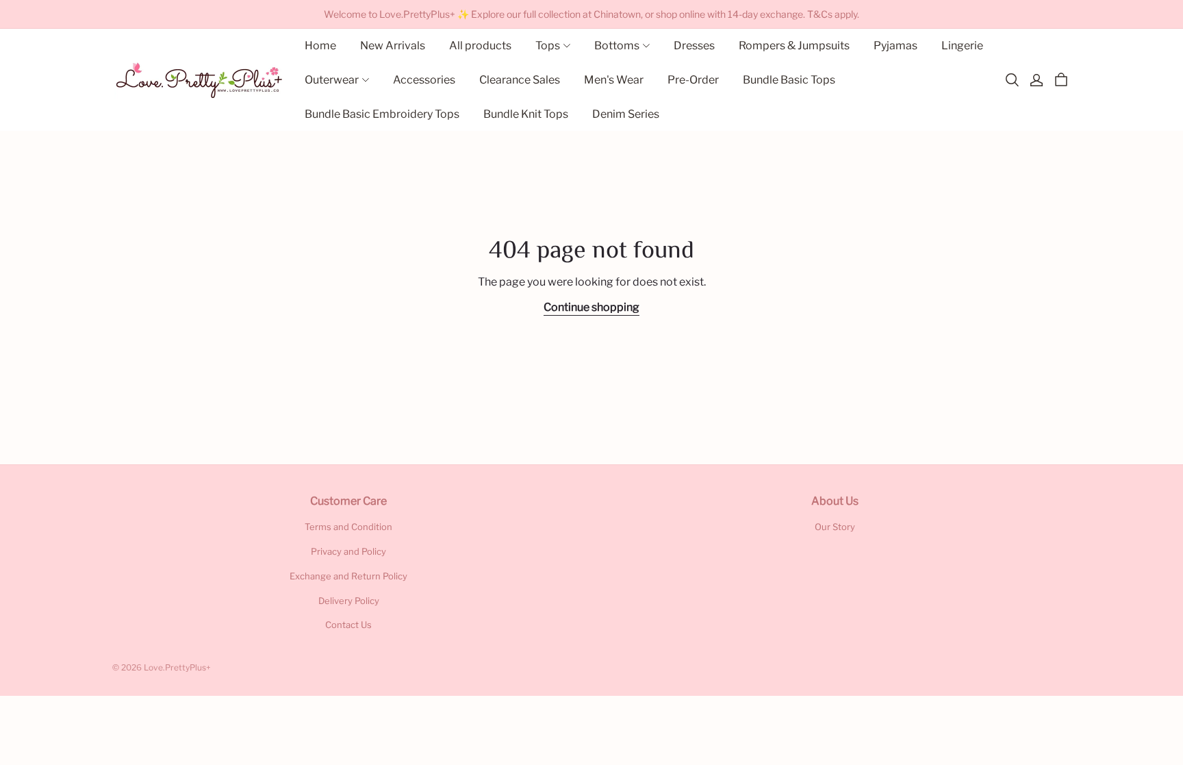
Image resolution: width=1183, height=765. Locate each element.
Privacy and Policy (348, 551)
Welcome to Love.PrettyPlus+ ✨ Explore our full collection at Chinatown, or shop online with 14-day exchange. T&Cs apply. (591, 14)
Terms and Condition (348, 526)
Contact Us (348, 624)
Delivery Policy (348, 600)
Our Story (835, 526)
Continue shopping (591, 307)
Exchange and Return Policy (348, 575)
